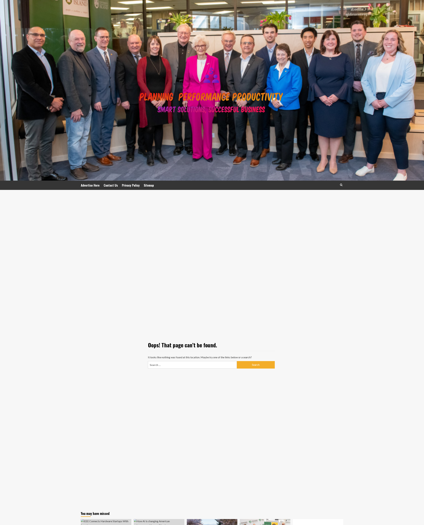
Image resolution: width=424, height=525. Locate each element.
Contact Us (111, 185)
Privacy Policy (131, 185)
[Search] (341, 185)
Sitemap (149, 185)
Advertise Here (90, 185)
